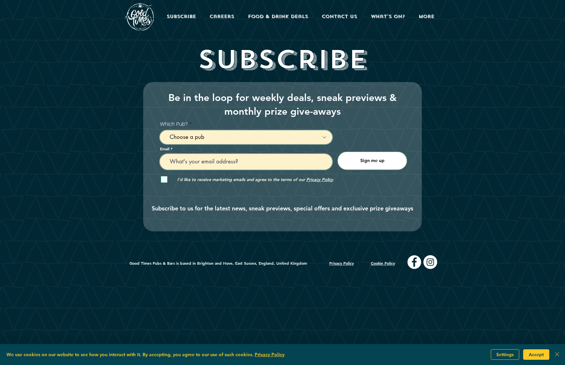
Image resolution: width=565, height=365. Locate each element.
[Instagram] (430, 262)
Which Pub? (174, 124)
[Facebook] (414, 262)
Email (164, 149)
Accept (536, 354)
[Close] (557, 354)
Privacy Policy (269, 354)
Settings (505, 354)
